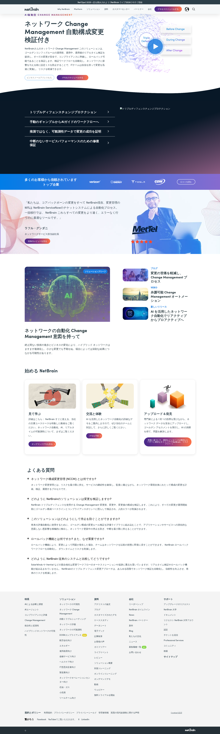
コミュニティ (170, 645)
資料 (106, 9)
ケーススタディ (101, 620)
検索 (166, 651)
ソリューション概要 (103, 663)
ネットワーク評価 (67, 624)
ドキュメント (170, 614)
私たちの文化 (135, 636)
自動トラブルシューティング (72, 619)
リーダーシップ (136, 604)
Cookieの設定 (176, 712)
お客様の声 (99, 641)
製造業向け (64, 672)
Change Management (35, 620)
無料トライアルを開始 (104, 695)
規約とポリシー (33, 712)
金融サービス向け (67, 656)
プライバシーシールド (86, 712)
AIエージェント (32, 609)
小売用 (62, 692)
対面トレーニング (102, 668)
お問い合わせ (135, 652)
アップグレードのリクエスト (177, 604)
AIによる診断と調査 (34, 604)
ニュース (133, 641)
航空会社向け (65, 640)
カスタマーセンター (121, 9)
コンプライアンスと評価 (36, 614)
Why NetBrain (63, 9)
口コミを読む (186, 182)
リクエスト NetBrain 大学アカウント (178, 622)
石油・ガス (64, 687)
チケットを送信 (171, 635)
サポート (168, 599)
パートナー (138, 9)
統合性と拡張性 (32, 625)
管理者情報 (104, 712)
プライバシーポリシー (64, 712)
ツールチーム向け (67, 697)
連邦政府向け (65, 651)
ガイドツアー (100, 647)
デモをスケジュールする (168, 9)
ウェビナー (99, 689)
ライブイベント (101, 652)
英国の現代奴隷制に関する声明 (125, 712)
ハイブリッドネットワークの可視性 (40, 632)
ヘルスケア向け (66, 661)
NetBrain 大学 (170, 609)
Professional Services (174, 640)
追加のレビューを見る (37, 241)
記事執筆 (98, 636)
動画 (96, 684)
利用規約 (48, 712)
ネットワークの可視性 (69, 604)
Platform (78, 9)
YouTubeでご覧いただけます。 (62, 719)
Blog (131, 630)
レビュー (98, 657)
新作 (131, 625)
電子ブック (99, 630)
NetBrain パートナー (138, 620)
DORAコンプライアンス (72, 635)
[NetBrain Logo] (32, 7)
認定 (166, 629)
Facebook (41, 719)
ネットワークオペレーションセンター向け (74, 679)
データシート (100, 625)
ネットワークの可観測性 (70, 629)
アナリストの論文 (102, 604)
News (131, 614)
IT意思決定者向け (67, 667)
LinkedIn (85, 719)
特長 (27, 599)
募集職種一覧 (137, 647)
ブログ (97, 609)
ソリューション (93, 9)
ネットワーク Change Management (69, 611)
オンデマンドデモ (102, 679)
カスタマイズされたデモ (105, 614)
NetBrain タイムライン (139, 609)
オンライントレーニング (105, 673)
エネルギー (64, 645)
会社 (150, 9)
